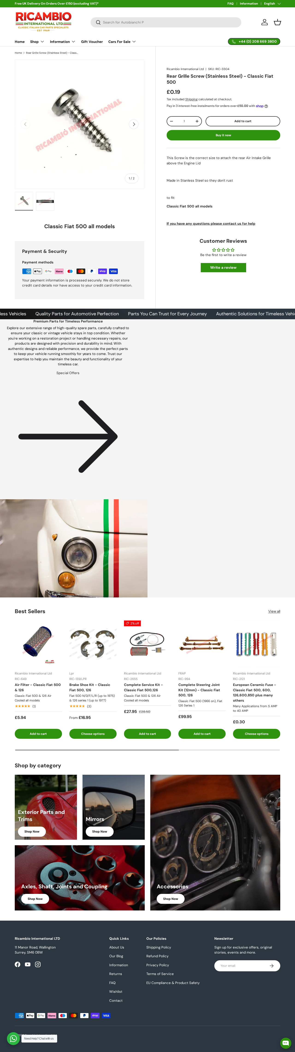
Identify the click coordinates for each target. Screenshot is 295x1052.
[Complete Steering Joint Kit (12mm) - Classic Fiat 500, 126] (202, 644)
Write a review (223, 267)
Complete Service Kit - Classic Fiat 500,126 (143, 687)
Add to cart (242, 121)
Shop (34, 41)
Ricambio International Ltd (185, 69)
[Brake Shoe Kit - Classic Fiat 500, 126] (93, 644)
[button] (277, 22)
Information (249, 4)
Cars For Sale (119, 41)
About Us (116, 947)
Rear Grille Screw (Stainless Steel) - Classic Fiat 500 (52, 53)
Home (20, 41)
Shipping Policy (158, 947)
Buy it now (223, 135)
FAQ (230, 4)
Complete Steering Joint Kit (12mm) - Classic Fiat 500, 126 (199, 690)
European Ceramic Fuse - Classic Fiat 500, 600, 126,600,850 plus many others (254, 693)
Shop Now (31, 831)
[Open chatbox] (285, 1043)
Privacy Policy (157, 965)
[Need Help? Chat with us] (13, 1038)
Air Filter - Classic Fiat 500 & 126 (38, 687)
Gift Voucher (92, 41)
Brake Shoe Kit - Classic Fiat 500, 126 (89, 687)
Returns (115, 974)
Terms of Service (160, 974)
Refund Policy (157, 956)
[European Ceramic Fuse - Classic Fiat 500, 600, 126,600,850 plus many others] (256, 644)
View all (274, 611)
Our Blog (116, 956)
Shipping (191, 99)
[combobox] (166, 22)
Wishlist (115, 991)
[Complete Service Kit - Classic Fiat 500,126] (147, 644)
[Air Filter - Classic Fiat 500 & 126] (38, 644)
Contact (116, 1000)
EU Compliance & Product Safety (173, 983)
